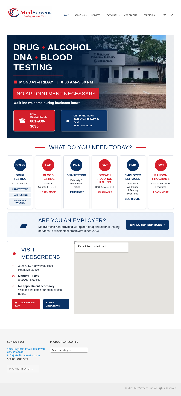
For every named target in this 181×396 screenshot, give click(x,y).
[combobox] (69, 350)
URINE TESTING (20, 189)
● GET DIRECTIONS (53, 304)
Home (66, 15)
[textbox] (69, 350)
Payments (112, 15)
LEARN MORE (48, 192)
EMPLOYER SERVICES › (147, 224)
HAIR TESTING (20, 195)
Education (149, 15)
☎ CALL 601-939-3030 (25, 304)
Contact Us (130, 15)
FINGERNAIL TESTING (20, 202)
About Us (80, 15)
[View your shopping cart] (164, 18)
